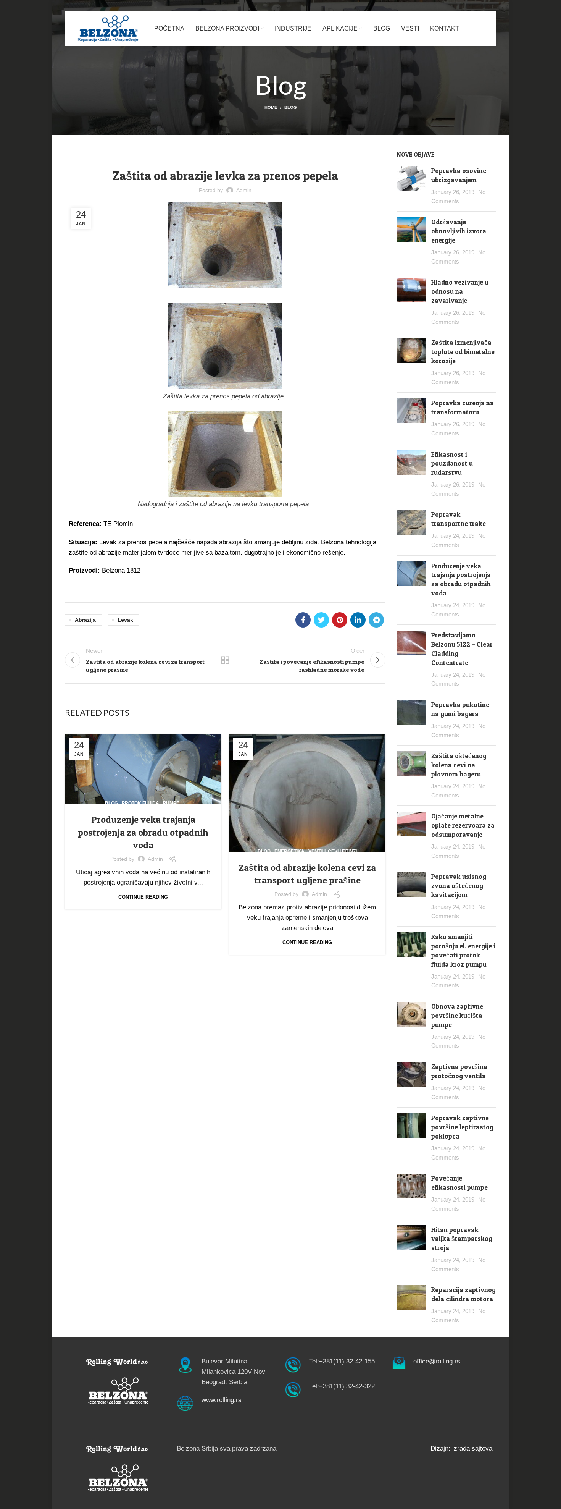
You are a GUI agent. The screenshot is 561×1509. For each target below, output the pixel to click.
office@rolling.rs (436, 1361)
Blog (290, 107)
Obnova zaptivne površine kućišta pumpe (457, 1015)
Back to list (225, 660)
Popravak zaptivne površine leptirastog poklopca (462, 1127)
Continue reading (143, 896)
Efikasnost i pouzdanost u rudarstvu (452, 463)
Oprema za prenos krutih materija (250, 154)
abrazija (85, 620)
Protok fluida (140, 803)
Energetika (186, 154)
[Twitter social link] (321, 620)
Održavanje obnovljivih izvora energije (458, 231)
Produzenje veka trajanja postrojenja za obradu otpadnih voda (143, 832)
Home (270, 107)
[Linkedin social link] (358, 620)
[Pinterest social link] (339, 620)
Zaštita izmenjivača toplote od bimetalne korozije (463, 351)
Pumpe (171, 803)
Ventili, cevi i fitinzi (332, 851)
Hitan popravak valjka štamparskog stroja (461, 1239)
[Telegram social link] (376, 620)
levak (125, 620)
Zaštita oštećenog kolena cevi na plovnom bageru (459, 765)
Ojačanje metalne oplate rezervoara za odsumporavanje (463, 825)
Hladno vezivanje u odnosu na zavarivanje (459, 291)
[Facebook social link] (303, 620)
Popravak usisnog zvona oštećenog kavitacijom (458, 885)
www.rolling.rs (222, 1400)
